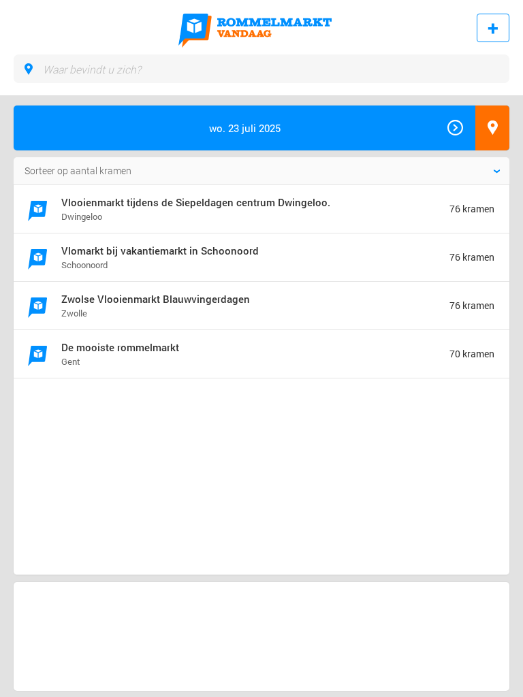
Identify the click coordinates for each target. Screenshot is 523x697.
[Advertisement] (125, 437)
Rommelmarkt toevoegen (493, 28)
